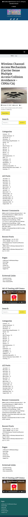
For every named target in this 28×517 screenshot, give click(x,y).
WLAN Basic (6, 162)
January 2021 (6, 195)
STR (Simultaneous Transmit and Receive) (13, 242)
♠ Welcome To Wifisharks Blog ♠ (10, 260)
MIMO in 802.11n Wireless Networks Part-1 (13, 249)
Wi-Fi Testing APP (7, 280)
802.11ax (5, 149)
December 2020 (7, 197)
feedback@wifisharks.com (11, 1)
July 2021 (5, 190)
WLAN (4, 142)
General (5, 154)
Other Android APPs (8, 281)
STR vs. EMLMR (6, 241)
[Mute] (22, 302)
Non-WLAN (5, 137)
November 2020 (7, 198)
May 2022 (5, 188)
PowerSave (5, 159)
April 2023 (5, 185)
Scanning (5, 169)
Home (12, 55)
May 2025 (5, 180)
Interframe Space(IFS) (8, 165)
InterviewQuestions (7, 155)
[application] (14, 297)
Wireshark (5, 139)
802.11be (5, 150)
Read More (5, 113)
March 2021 (5, 192)
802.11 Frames (6, 145)
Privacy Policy (6, 267)
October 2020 (6, 200)
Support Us (5, 268)
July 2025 (5, 178)
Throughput (5, 160)
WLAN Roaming (6, 239)
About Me (5, 263)
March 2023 (6, 187)
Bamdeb (15, 105)
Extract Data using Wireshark (10, 140)
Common (5, 134)
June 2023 (5, 183)
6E (3, 144)
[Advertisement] (14, 35)
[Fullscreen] (24, 302)
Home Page (5, 262)
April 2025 (5, 182)
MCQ (4, 157)
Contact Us (5, 265)
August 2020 (6, 203)
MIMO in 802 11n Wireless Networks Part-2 (13, 246)
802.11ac (5, 147)
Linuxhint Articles (7, 278)
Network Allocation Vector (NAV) (11, 167)
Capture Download (7, 135)
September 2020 (7, 202)
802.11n (4, 152)
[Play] (4, 302)
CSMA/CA (5, 164)
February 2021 (6, 193)
